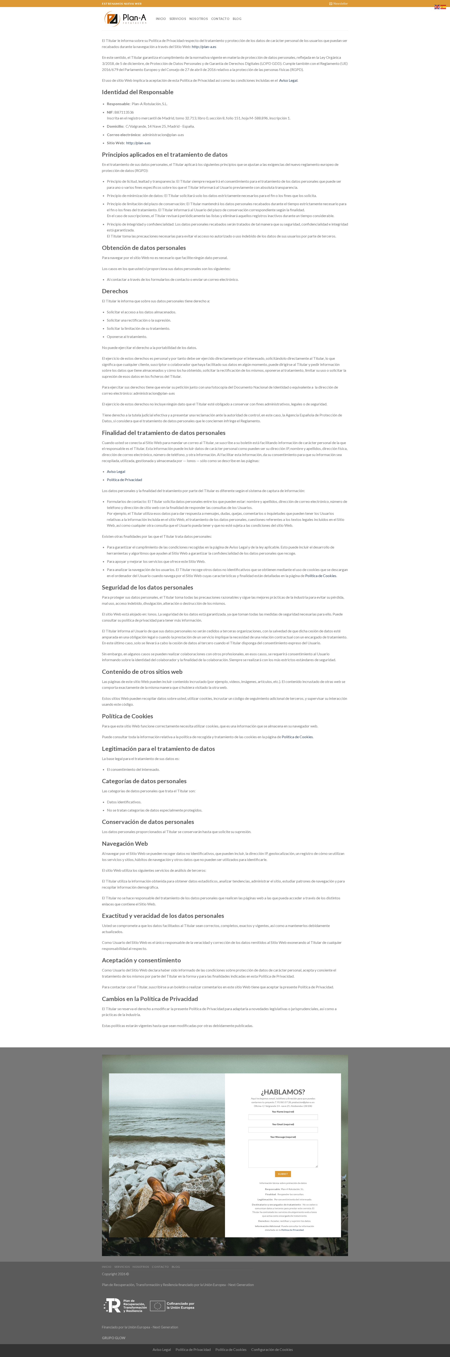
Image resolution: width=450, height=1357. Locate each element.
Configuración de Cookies (272, 1349)
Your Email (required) (283, 1124)
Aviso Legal (288, 80)
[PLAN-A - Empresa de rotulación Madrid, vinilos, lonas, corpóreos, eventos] (125, 19)
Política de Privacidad (124, 479)
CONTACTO (220, 19)
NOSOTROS (198, 19)
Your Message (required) (283, 1137)
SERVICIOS (177, 19)
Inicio (161, 19)
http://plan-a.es (204, 46)
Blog (237, 19)
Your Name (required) (283, 1111)
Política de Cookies (320, 575)
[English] (437, 6)
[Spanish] (443, 6)
